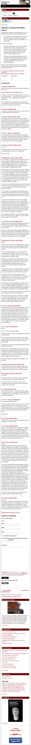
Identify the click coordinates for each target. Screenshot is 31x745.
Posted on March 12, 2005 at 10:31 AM (10, 73)
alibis (9, 690)
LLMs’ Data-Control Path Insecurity (10, 660)
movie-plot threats (12, 70)
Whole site (15, 15)
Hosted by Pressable (16, 596)
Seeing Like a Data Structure (8, 658)
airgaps (13, 688)
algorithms (4, 690)
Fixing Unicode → (25, 590)
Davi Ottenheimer (6, 157)
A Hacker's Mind (14, 683)
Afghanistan (17, 687)
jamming (6, 70)
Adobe (8, 685)
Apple (18, 691)
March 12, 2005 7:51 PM (14, 116)
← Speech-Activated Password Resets (6, 591)
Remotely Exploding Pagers (8, 638)
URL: (3, 531)
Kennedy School (5, 620)
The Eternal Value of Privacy (8, 665)
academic (4, 684)
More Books (5, 723)
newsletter (4, 619)
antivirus (10, 691)
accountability (19, 684)
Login (3, 520)
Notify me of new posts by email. (10, 580)
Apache (15, 691)
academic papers (11, 684)
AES (13, 687)
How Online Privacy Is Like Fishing (10, 655)
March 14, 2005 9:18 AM (14, 399)
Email (3, 527)
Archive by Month (6, 676)
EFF (18, 620)
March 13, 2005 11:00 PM (16, 373)
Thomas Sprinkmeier (7, 364)
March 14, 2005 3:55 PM (11, 425)
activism (4, 685)
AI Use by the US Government (9, 631)
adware (9, 687)
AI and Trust (5, 662)
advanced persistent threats (17, 685)
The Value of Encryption (7, 664)
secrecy (18, 70)
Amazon (13, 690)
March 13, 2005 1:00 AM (16, 157)
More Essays (5, 670)
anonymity (22, 690)
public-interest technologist (10, 615)
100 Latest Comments (7, 678)
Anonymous (5, 691)
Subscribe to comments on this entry (11, 512)
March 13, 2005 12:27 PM (14, 305)
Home (3, 24)
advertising (4, 687)
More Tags (4, 694)
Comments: (4, 545)
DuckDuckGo (10, 11)
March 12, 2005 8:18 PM (14, 133)
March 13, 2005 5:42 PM (18, 364)
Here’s (3, 32)
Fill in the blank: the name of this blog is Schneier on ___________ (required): (15, 539)
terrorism (22, 70)
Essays (9, 15)
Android (17, 690)
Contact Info (4, 625)
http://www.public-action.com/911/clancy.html (12, 92)
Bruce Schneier (5, 373)
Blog (5, 15)
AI (21, 687)
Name (3, 523)
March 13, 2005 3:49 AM (16, 240)
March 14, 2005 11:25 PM (11, 442)
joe (2, 109)
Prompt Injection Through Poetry (9, 636)
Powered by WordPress (6, 596)
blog (12, 618)
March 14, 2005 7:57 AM (10, 389)
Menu (3, 6)
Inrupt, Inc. (14, 621)
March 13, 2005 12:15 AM (15, 145)
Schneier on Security (6, 2)
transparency (4, 72)
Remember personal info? (10, 535)
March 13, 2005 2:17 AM (16, 221)
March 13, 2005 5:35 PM (12, 326)
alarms (22, 688)
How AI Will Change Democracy (9, 657)
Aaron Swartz (22, 683)
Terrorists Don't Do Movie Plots (9, 667)
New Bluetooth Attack (7, 643)
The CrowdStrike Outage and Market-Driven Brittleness (14, 653)
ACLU (24, 684)
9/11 (9, 683)
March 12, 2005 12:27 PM (10, 109)
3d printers (4, 683)
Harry (3, 418)
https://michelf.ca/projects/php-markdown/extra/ (15, 574)
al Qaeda (18, 688)
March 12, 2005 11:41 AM (9, 86)
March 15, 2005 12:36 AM (10, 498)
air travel (9, 688)
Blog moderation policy (7, 518)
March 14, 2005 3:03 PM (11, 418)
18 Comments (22, 73)
